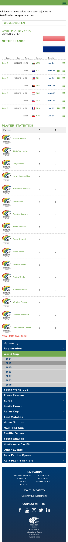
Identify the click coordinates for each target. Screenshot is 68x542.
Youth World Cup (16, 389)
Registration (13, 348)
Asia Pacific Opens (18, 455)
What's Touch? (23, 476)
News (23, 482)
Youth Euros (13, 406)
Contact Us (43, 482)
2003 (9, 380)
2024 (9, 359)
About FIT (23, 479)
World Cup (11, 353)
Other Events (13, 449)
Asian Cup (11, 411)
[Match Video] (58, 70)
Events (23, 485)
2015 (9, 367)
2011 (9, 371)
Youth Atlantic (14, 438)
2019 (9, 363)
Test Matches (13, 416)
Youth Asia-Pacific (17, 444)
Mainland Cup (14, 427)
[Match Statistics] (63, 63)
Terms (37, 537)
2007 (9, 376)
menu (64, 3)
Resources (43, 476)
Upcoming (11, 343)
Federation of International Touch (34, 522)
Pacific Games (14, 433)
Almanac (43, 479)
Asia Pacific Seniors (18, 460)
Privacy (31, 537)
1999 (9, 384)
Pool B (5, 63)
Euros (8, 400)
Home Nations (14, 422)
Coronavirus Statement (34, 495)
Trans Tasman (14, 395)
